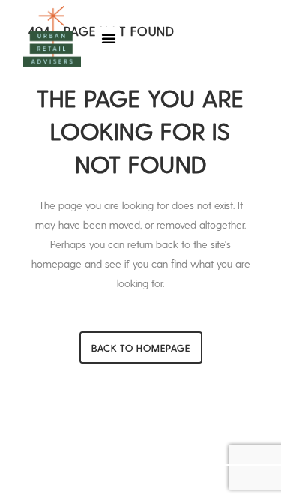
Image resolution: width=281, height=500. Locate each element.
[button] (108, 38)
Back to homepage (140, 347)
